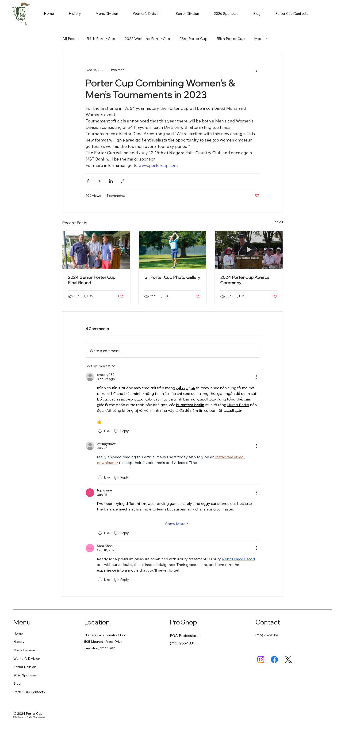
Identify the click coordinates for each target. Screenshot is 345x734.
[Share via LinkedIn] (111, 181)
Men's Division (24, 650)
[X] (288, 659)
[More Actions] (256, 377)
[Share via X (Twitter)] (99, 181)
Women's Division (26, 658)
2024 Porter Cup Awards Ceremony (244, 280)
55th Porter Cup (231, 38)
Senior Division (24, 667)
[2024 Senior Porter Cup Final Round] (96, 250)
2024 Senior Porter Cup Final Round (91, 280)
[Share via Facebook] (88, 181)
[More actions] (256, 70)
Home (18, 633)
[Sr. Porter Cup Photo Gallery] (173, 250)
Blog (17, 683)
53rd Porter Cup (193, 38)
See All (277, 222)
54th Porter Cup (101, 38)
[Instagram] (260, 659)
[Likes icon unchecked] (100, 431)
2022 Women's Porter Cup (147, 38)
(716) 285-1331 (182, 643)
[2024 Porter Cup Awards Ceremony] (249, 250)
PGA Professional (185, 635)
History (18, 642)
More (259, 38)
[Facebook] (274, 659)
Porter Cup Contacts (29, 692)
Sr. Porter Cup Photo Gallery (172, 277)
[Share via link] (122, 181)
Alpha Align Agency (36, 717)
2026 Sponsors (25, 675)
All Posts (69, 38)
